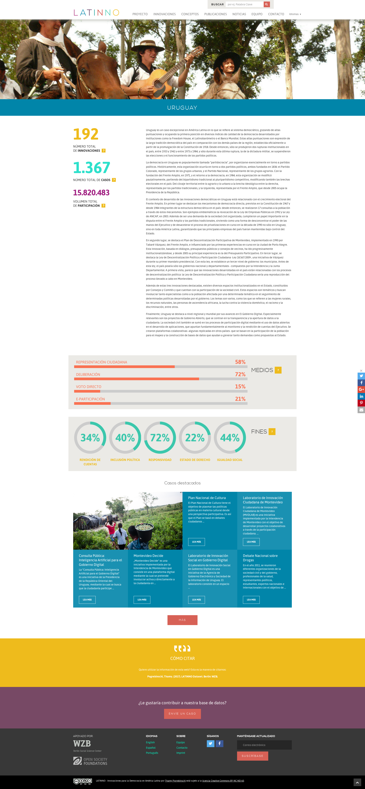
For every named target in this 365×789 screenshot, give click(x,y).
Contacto (276, 14)
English (150, 742)
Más (182, 620)
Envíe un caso (182, 714)
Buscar (217, 4)
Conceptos (190, 14)
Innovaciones (164, 14)
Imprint (180, 752)
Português (152, 752)
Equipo (257, 14)
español (151, 747)
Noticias (239, 14)
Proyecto (140, 14)
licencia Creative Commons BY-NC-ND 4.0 (223, 780)
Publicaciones (215, 14)
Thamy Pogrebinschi (175, 780)
